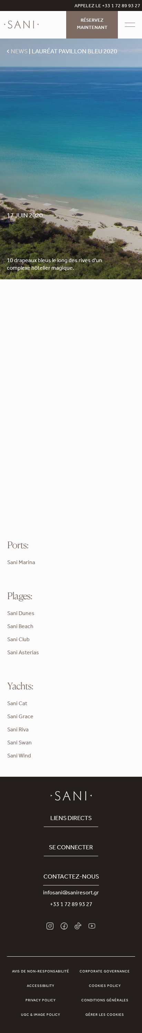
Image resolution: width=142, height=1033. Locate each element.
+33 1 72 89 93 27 (71, 905)
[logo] (21, 25)
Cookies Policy (105, 986)
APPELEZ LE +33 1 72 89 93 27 (107, 6)
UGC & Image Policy (40, 1015)
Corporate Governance (105, 971)
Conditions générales (105, 1000)
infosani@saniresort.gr (71, 893)
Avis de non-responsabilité (40, 971)
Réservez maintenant (92, 25)
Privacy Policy (41, 1000)
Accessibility (40, 986)
